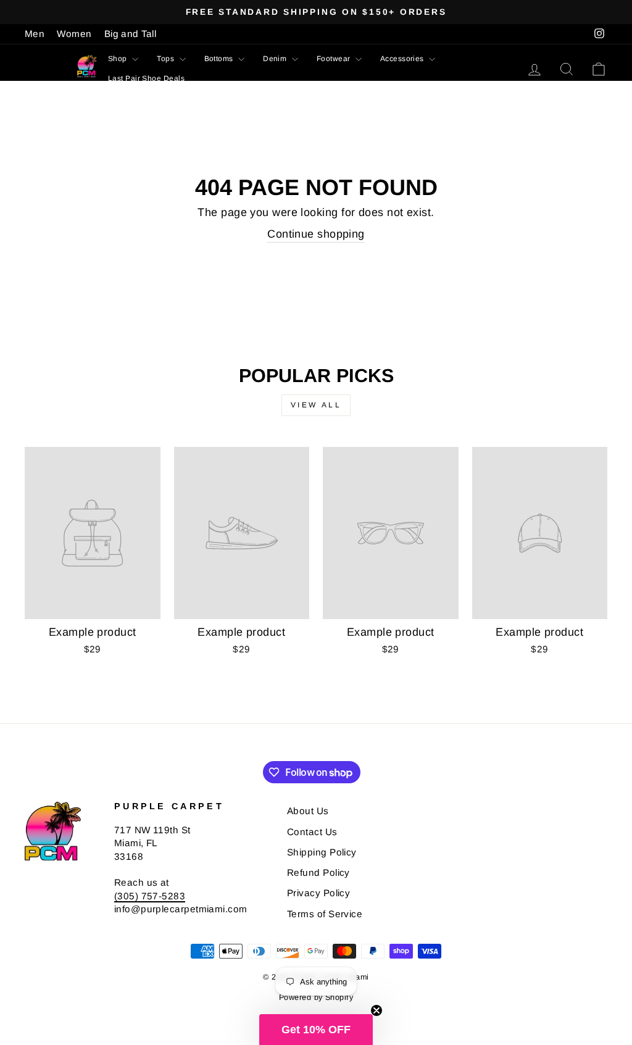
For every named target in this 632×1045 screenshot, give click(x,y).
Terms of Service (324, 914)
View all (316, 405)
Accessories (403, 58)
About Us (308, 811)
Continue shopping (316, 234)
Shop (118, 58)
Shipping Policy (322, 852)
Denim (276, 58)
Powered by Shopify (316, 997)
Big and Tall (130, 33)
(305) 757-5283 (149, 896)
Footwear (334, 58)
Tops (166, 58)
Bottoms (220, 58)
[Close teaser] (376, 1010)
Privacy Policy (318, 893)
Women (74, 33)
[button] (316, 1029)
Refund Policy (318, 872)
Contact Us (312, 831)
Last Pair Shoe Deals (146, 78)
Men (34, 33)
